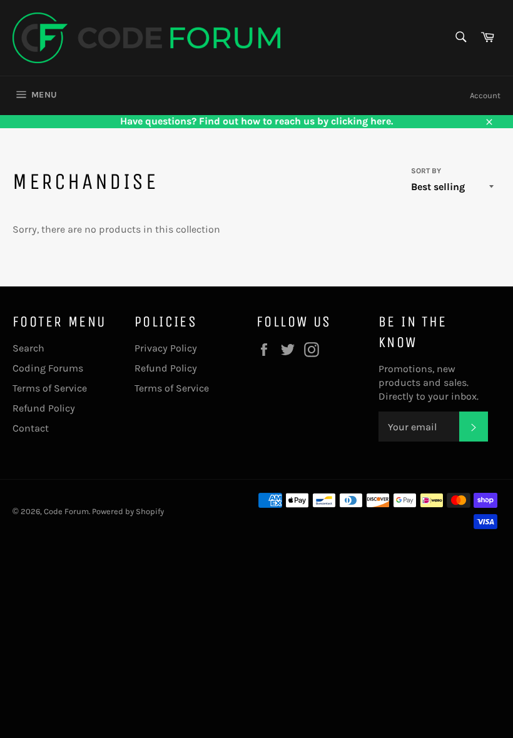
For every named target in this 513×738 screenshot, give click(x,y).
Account (485, 95)
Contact (31, 428)
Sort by (426, 170)
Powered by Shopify (128, 511)
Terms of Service (50, 388)
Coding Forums (48, 368)
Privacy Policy (166, 348)
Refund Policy (44, 408)
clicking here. (362, 121)
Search (28, 348)
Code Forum (66, 511)
